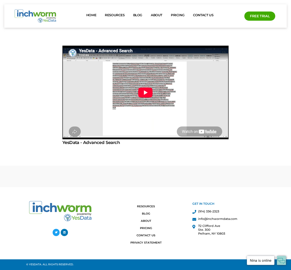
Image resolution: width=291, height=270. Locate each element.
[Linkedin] (64, 232)
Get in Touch (203, 204)
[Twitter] (56, 232)
